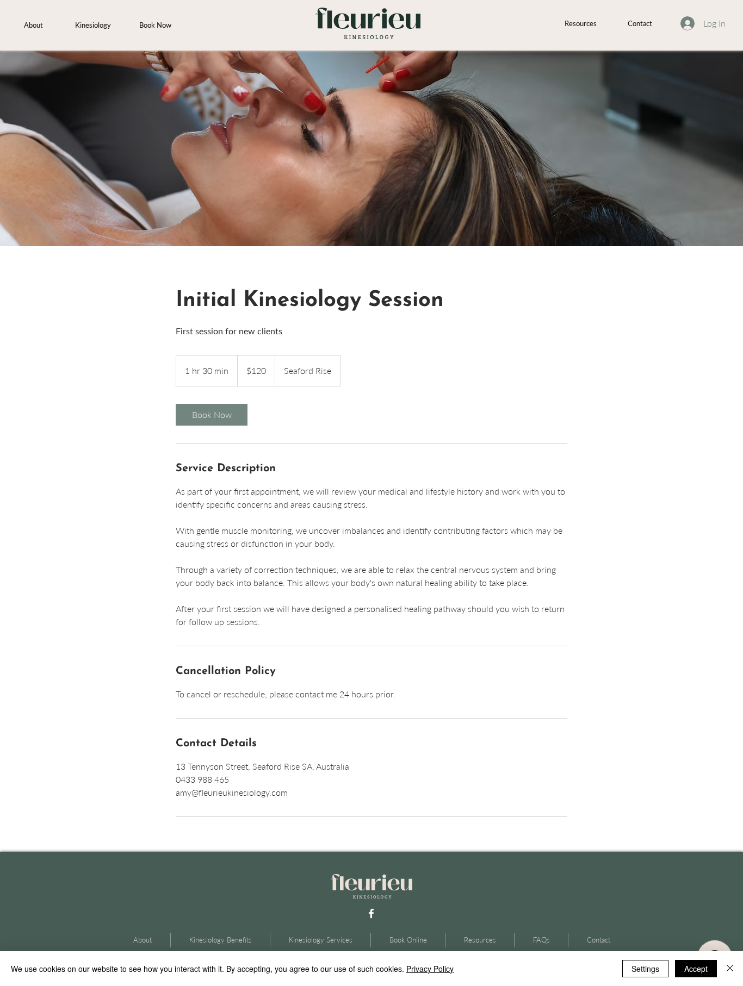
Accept (696, 968)
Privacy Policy (430, 968)
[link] (211, 415)
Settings (645, 968)
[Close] (729, 968)
